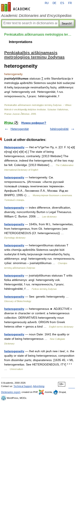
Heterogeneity (14, 147)
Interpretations (20, 42)
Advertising (38, 386)
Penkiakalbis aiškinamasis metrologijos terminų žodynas (38, 34)
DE (54, 3)
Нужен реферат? (33, 122)
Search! (67, 23)
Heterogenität (20, 129)
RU (47, 3)
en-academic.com (16, 6)
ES (62, 3)
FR (70, 3)
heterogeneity (14, 177)
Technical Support (23, 386)
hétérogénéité (59, 129)
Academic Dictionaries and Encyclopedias (36, 15)
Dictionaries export (10, 392)
